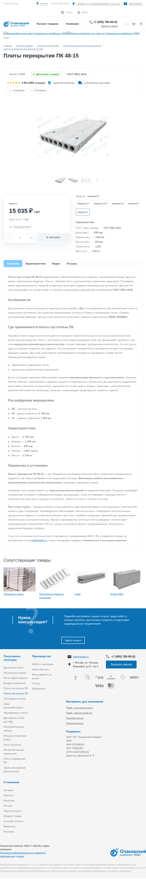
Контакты (9, 831)
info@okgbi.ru (135, 3)
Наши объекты (11, 3)
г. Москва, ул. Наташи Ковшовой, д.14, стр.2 (98, 3)
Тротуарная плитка (15, 698)
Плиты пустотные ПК (16, 693)
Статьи (36, 683)
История (8, 790)
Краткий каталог (75, 718)
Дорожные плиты (14, 594)
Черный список (12, 810)
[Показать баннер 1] (5, 37)
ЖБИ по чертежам (42, 664)
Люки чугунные (12, 744)
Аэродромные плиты (16, 712)
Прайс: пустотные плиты (79, 707)
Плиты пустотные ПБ (16, 688)
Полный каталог (75, 723)
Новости (8, 795)
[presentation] (97, 180)
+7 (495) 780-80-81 (105, 22)
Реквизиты (9, 826)
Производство (41, 656)
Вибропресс (39, 688)
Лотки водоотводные (16, 677)
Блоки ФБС (116, 594)
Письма (8, 805)
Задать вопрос (73, 640)
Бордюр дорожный (14, 683)
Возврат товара (13, 816)
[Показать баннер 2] (7, 37)
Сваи (78, 594)
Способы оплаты (13, 821)
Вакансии (9, 800)
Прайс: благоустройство (79, 713)
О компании (11, 782)
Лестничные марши (15, 672)
